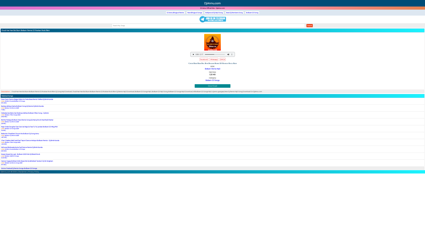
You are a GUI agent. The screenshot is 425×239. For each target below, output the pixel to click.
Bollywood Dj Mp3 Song (214, 12)
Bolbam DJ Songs (212, 80)
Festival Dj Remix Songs (14, 168)
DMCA (222, 59)
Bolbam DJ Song (252, 12)
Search (309, 25)
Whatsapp (214, 59)
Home (3, 168)
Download (212, 86)
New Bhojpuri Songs (194, 12)
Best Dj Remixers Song (234, 12)
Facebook (204, 59)
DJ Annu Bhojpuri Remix (175, 12)
